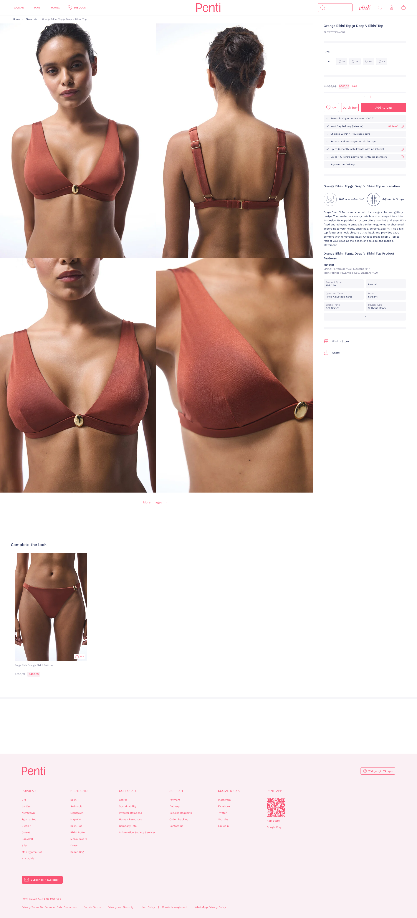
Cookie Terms (92, 907)
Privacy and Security (121, 907)
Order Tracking (178, 819)
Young (55, 7)
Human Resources (130, 819)
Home (16, 19)
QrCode (276, 807)
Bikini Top (76, 825)
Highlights (79, 790)
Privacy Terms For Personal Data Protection (49, 907)
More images (152, 502)
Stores (123, 799)
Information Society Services (137, 832)
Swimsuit (76, 806)
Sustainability (127, 806)
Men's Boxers (78, 838)
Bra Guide (28, 858)
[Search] (322, 7)
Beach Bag (77, 851)
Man (37, 7)
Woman (19, 7)
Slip (24, 845)
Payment (174, 799)
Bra (24, 799)
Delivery (174, 806)
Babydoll (27, 838)
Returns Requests (180, 812)
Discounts (31, 19)
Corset (26, 832)
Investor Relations (130, 812)
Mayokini (75, 819)
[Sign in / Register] (391, 7)
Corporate (128, 790)
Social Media (229, 790)
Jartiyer (26, 806)
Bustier (26, 825)
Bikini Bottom (78, 832)
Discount (81, 7)
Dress (74, 845)
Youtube (223, 819)
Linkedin (223, 825)
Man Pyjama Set (32, 851)
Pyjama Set (29, 819)
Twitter (222, 812)
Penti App (274, 790)
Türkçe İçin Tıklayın (380, 771)
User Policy (148, 907)
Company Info (128, 825)
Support (176, 790)
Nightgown (28, 812)
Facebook (224, 806)
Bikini (73, 799)
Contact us (176, 825)
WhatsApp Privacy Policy (210, 907)
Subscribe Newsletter (44, 879)
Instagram (224, 799)
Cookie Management (174, 907)
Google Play (274, 827)
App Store (273, 820)
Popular (29, 790)
